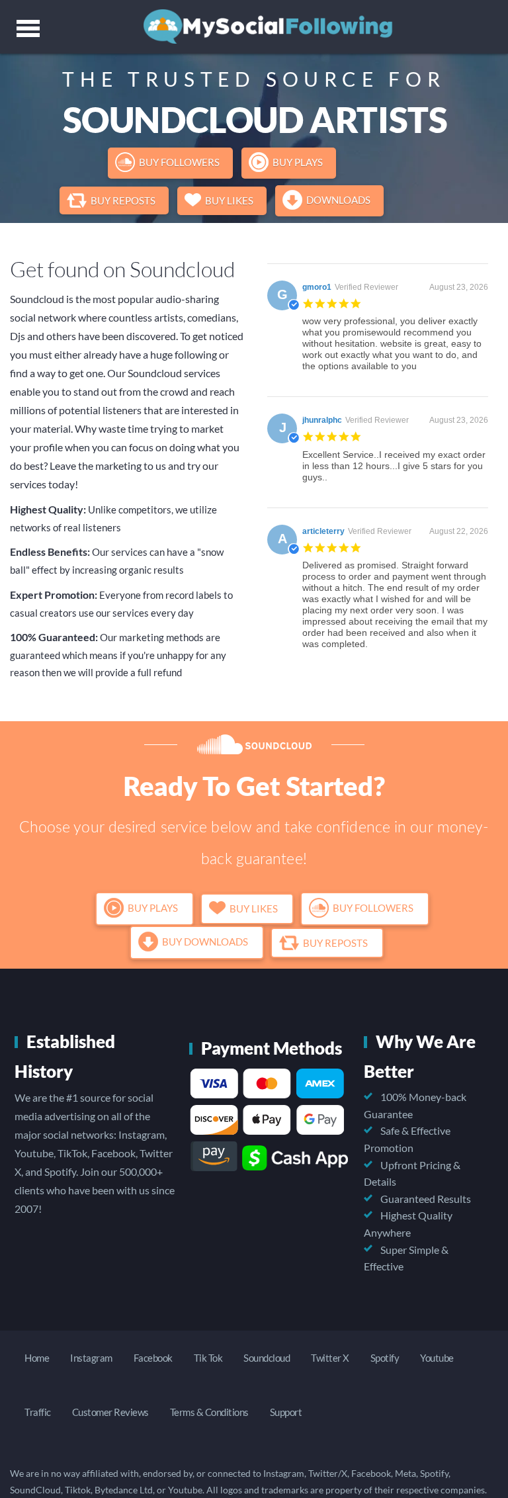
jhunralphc (322, 420)
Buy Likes (229, 200)
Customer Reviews (110, 1412)
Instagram (91, 1358)
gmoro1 (316, 287)
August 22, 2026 (458, 531)
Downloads (338, 200)
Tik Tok (208, 1358)
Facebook (153, 1358)
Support (286, 1412)
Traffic (37, 1412)
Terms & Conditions (209, 1412)
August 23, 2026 (458, 287)
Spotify (385, 1358)
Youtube (437, 1358)
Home (36, 1358)
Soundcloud (266, 1358)
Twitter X (330, 1358)
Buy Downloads (205, 942)
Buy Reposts (123, 200)
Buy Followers (179, 162)
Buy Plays (298, 162)
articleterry (323, 531)
